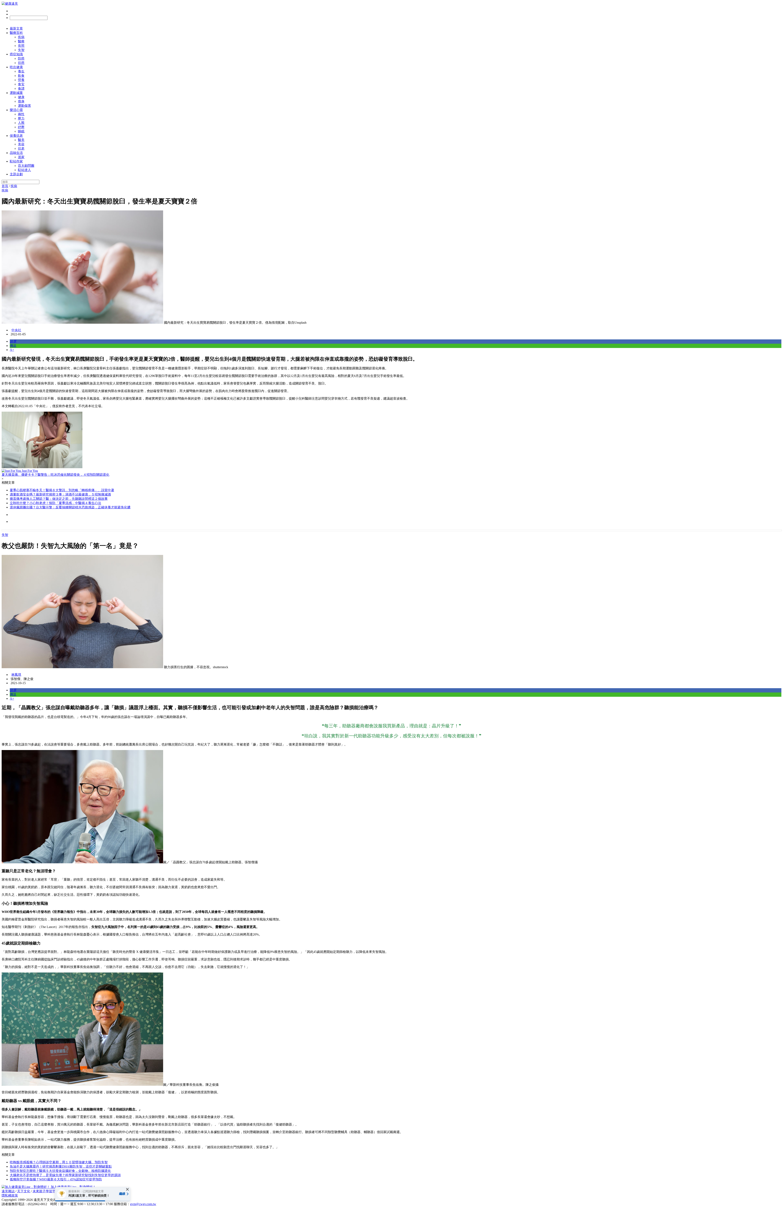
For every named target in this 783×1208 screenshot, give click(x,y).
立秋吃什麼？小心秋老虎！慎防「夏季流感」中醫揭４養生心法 (55, 503)
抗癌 (21, 62)
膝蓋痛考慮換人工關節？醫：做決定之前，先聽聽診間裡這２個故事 (59, 498)
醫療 (21, 41)
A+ (12, 349)
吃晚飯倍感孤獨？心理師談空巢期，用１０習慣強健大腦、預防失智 (59, 1162)
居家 (21, 157)
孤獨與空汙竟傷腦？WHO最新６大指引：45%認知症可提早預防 (56, 1179)
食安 (21, 84)
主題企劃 (16, 174)
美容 (21, 144)
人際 (21, 122)
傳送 (13, 345)
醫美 (21, 140)
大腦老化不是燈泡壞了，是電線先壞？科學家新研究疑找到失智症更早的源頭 (65, 1175)
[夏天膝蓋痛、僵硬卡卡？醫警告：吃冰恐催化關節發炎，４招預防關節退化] (391, 440)
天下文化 (23, 1191)
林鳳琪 (16, 674)
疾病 (21, 37)
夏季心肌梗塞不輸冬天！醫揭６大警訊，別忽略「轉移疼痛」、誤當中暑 (62, 490)
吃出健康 (16, 67)
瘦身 (21, 101)
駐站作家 (16, 161)
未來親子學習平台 (46, 1191)
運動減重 (16, 92)
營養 (21, 80)
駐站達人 (24, 170)
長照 (21, 45)
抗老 (21, 148)
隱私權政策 (10, 1195)
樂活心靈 (16, 110)
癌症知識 (16, 54)
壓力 (21, 118)
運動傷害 (24, 105)
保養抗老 (16, 135)
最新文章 (16, 28)
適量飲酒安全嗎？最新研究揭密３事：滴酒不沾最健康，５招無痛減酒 (60, 494)
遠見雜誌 (8, 1191)
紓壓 (21, 127)
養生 (21, 71)
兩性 (21, 114)
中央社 (16, 330)
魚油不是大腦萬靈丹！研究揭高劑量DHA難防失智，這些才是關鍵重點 (61, 1166)
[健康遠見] (10, 3)
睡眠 (21, 131)
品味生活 (16, 152)
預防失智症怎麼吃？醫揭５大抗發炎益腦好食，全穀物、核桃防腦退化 (60, 1170)
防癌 (21, 58)
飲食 (21, 75)
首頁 (5, 186)
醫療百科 (16, 32)
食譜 (21, 88)
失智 (21, 50)
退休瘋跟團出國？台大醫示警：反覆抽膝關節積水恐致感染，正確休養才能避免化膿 (70, 507)
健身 (21, 97)
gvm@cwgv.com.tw (143, 1204)
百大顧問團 (26, 165)
